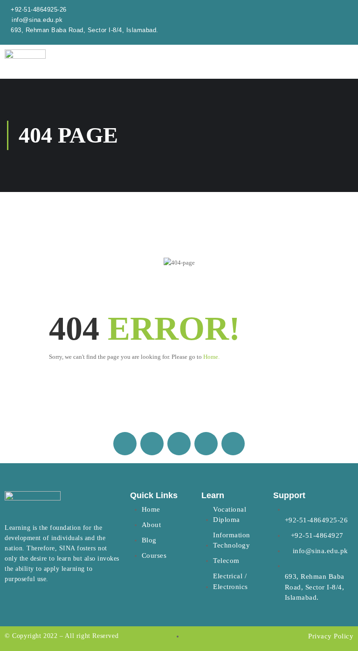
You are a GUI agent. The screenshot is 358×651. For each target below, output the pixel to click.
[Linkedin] (206, 443)
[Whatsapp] (179, 443)
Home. (211, 356)
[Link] (233, 443)
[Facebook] (125, 443)
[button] (294, 66)
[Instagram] (152, 443)
